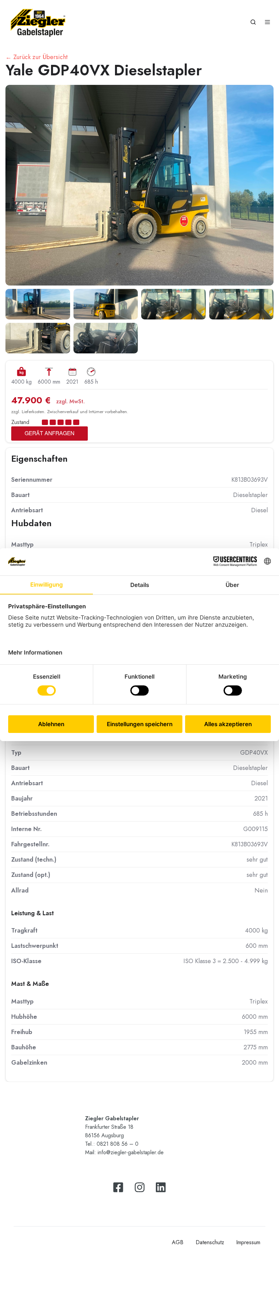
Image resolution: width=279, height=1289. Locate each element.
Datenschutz (210, 1242)
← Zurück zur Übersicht (36, 57)
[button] (253, 22)
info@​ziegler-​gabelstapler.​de (131, 1152)
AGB (177, 1242)
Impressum (248, 1242)
